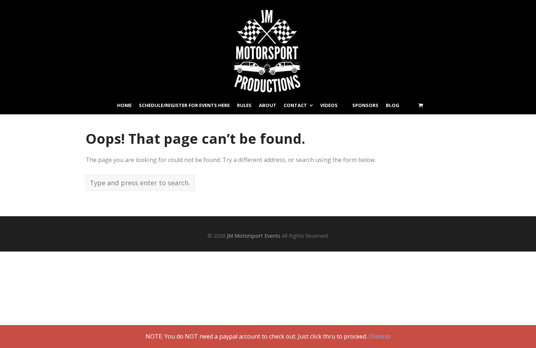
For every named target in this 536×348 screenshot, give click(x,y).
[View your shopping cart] (420, 105)
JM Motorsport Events (253, 235)
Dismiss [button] (380, 336)
